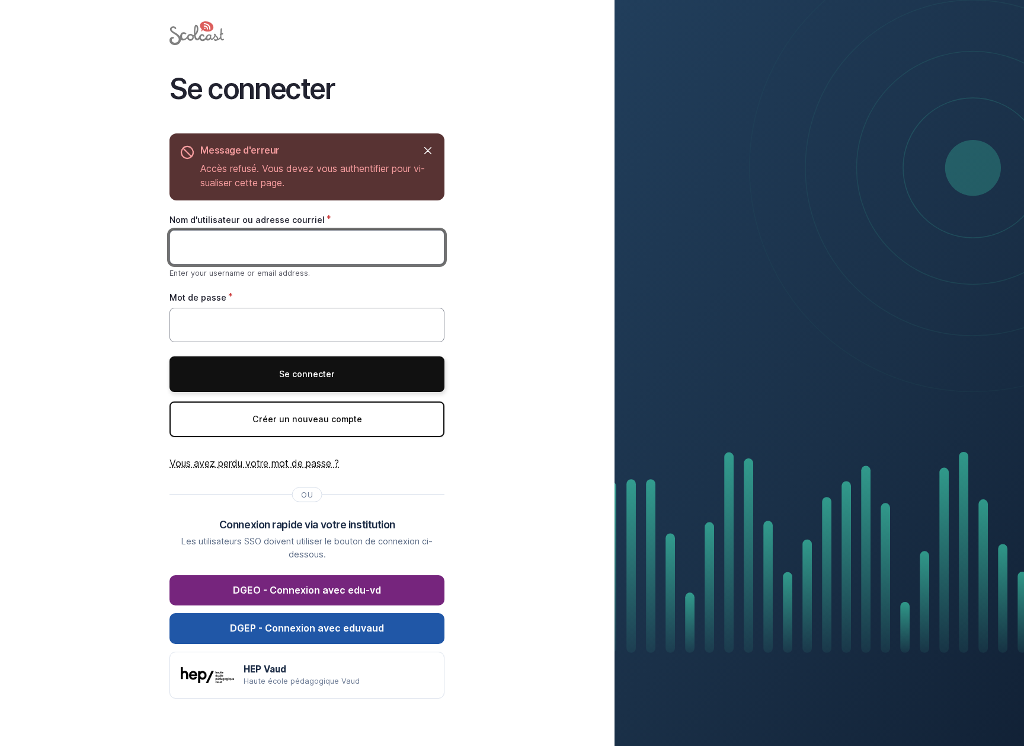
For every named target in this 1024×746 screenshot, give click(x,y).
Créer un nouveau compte (307, 419)
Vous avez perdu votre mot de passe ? (254, 463)
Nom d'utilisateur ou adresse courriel (247, 220)
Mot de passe (197, 297)
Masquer (427, 150)
